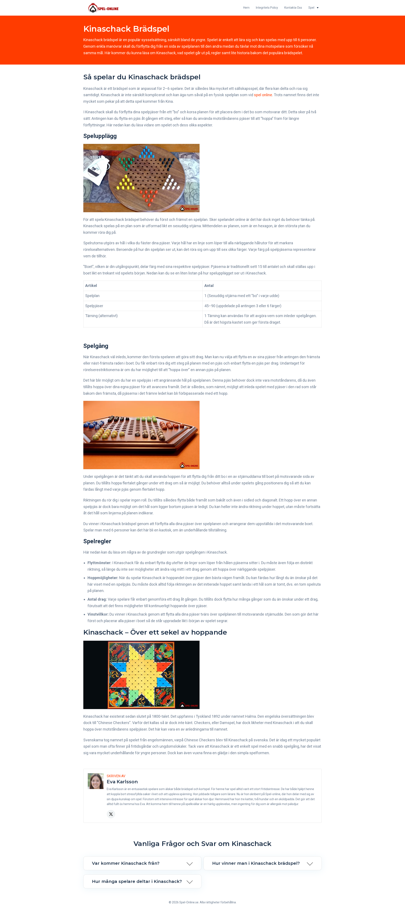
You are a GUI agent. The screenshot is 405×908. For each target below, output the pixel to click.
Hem (246, 7)
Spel (311, 7)
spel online (263, 95)
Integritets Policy (267, 7)
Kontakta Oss (293, 7)
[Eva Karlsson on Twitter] (111, 814)
